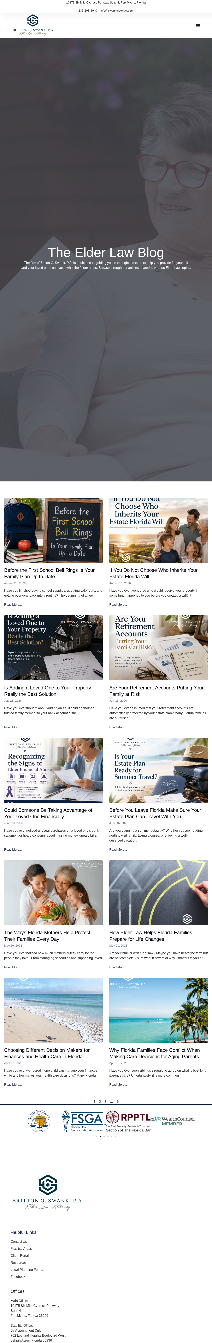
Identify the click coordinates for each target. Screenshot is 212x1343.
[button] (198, 25)
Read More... (13, 604)
